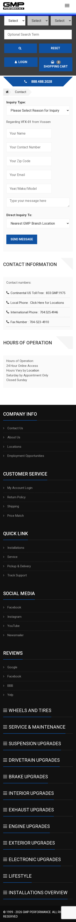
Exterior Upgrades (32, 843)
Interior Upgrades (31, 793)
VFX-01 (26, 122)
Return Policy (16, 497)
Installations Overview (38, 892)
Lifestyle (20, 876)
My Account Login (20, 488)
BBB (10, 686)
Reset (55, 48)
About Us (13, 437)
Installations (15, 548)
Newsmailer (15, 635)
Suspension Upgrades (35, 743)
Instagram (14, 617)
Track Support (17, 575)
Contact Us (15, 428)
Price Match (15, 516)
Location (33, 370)
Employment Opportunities (25, 456)
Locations (14, 447)
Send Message (22, 239)
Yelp (10, 695)
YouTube (13, 626)
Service (12, 557)
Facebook (14, 607)
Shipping (13, 506)
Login (22, 62)
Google (12, 667)
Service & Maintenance (37, 727)
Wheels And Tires (30, 710)
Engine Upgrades (29, 826)
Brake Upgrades (28, 776)
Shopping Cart (56, 64)
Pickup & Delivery (19, 566)
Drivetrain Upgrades (34, 760)
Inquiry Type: (16, 102)
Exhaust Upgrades (31, 809)
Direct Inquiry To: (19, 215)
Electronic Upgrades (35, 859)
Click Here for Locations (47, 303)
